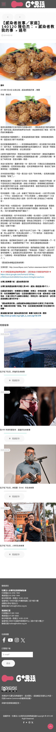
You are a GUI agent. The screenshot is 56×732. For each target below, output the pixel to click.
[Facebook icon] (24, 722)
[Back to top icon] (50, 726)
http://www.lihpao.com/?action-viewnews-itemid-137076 (31, 267)
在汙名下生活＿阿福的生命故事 (12, 371)
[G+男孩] (28, 4)
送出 (8, 663)
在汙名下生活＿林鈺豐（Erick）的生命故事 (17, 488)
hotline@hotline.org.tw (18, 606)
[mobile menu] (3, 4)
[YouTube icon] (27, 722)
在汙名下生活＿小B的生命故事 (12, 545)
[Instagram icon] (29, 722)
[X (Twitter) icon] (32, 722)
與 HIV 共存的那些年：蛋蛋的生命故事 (15, 430)
